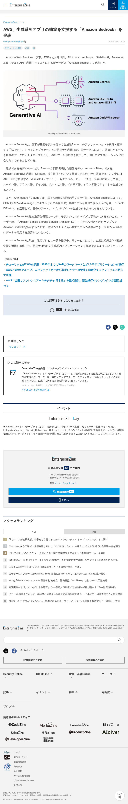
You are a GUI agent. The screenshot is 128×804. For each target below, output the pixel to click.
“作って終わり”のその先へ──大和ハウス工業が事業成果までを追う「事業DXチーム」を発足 (57, 553)
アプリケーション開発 (13, 48)
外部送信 (18, 784)
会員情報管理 (20, 761)
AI (34, 48)
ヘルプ (17, 752)
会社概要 (18, 770)
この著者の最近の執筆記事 (36, 389)
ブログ (7, 706)
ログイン (66, 499)
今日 (34, 531)
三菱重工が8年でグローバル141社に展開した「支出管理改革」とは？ (45, 566)
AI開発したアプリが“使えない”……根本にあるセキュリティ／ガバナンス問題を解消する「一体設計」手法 (64, 600)
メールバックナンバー (66, 483)
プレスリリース (17, 346)
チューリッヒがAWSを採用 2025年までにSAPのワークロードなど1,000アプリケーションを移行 (65, 264)
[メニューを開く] (5, 5)
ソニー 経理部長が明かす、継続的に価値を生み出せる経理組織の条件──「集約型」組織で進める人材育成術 (65, 594)
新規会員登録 (65, 491)
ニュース (107, 674)
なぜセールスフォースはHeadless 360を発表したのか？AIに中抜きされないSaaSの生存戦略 (57, 573)
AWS (27, 48)
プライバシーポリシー (24, 780)
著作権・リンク (21, 756)
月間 (94, 531)
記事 (6, 692)
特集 (71, 692)
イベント (41, 692)
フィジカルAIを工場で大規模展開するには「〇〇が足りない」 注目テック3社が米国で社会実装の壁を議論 (64, 546)
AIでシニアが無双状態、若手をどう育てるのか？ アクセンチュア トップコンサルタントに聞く (58, 539)
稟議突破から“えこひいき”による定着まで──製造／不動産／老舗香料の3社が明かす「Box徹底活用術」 (63, 587)
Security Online (13, 674)
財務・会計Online (79, 674)
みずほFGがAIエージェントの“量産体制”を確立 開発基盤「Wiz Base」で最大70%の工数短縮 (58, 580)
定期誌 (106, 692)
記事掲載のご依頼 (33, 660)
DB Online (42, 674)
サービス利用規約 (22, 775)
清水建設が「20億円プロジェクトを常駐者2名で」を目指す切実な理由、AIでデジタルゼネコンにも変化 (63, 559)
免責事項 (18, 766)
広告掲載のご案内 (95, 660)
